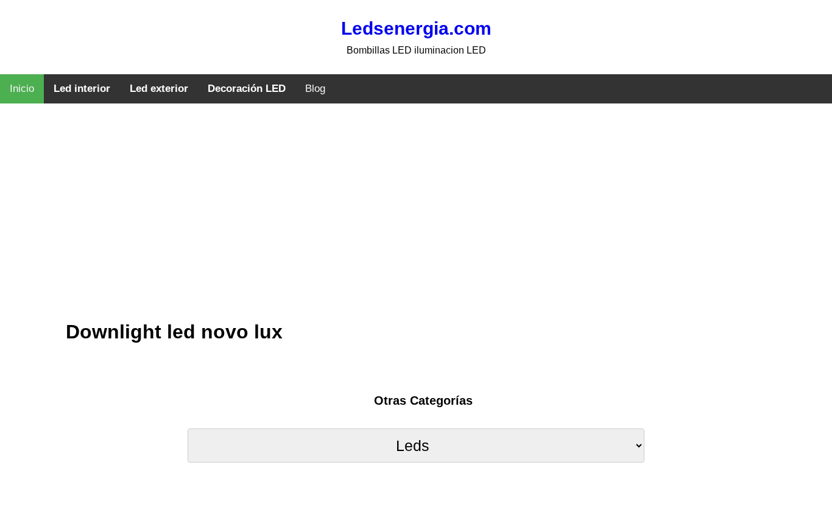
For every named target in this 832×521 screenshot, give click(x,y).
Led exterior (159, 88)
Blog (315, 88)
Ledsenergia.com (416, 28)
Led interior (82, 88)
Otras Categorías (423, 400)
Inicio (22, 88)
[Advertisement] (416, 222)
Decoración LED (247, 88)
